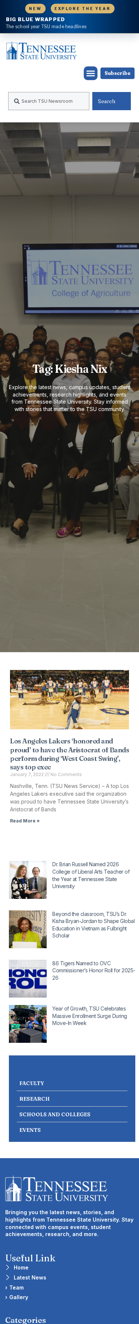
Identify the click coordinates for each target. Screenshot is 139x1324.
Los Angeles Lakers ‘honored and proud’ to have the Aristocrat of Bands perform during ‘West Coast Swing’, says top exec (69, 754)
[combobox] (48, 101)
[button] (91, 73)
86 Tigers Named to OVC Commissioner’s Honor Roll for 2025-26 (93, 970)
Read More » (25, 821)
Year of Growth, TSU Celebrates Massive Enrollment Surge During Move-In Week (89, 1015)
